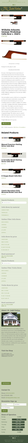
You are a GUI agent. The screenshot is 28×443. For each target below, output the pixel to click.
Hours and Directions (17, 441)
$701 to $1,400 (5, 293)
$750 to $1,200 (5, 244)
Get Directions (6, 383)
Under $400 (4, 239)
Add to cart (7, 123)
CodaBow (4, 227)
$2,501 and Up (5, 298)
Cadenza (3, 224)
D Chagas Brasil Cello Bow (11, 176)
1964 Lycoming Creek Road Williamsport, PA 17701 (14, 2)
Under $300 (4, 288)
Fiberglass (4, 212)
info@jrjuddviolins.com (12, 397)
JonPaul (3, 232)
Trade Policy (20, 440)
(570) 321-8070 (10, 393)
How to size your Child (10, 440)
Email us (3, 257)
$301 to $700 (4, 290)
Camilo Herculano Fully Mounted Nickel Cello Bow (11, 191)
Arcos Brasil (5, 222)
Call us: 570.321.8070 (7, 256)
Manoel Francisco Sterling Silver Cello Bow (11, 145)
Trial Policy (8, 441)
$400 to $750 (4, 242)
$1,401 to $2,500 (5, 295)
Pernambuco (22, 127)
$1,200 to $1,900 (5, 247)
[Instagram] (15, 5)
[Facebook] (13, 5)
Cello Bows (16, 127)
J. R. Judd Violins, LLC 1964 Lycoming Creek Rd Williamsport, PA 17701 (7, 355)
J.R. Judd (3, 229)
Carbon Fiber (5, 210)
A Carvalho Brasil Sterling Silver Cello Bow (11, 160)
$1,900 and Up (5, 249)
